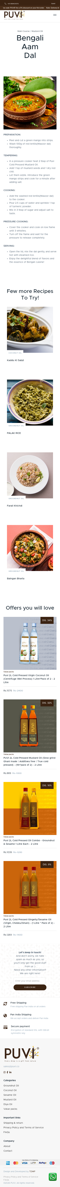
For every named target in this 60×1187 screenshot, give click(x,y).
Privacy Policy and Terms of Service (23, 1127)
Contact (7, 1151)
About (6, 1146)
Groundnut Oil (16, 426)
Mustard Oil (37, 31)
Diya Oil (7, 1104)
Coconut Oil (15, 353)
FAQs (6, 1132)
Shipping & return (13, 1123)
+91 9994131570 (13, 4)
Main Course (23, 31)
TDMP (32, 1172)
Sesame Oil (9, 1095)
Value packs (8, 672)
